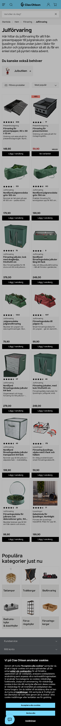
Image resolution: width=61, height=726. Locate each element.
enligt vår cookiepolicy (21, 671)
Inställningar (30, 721)
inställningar (22, 692)
